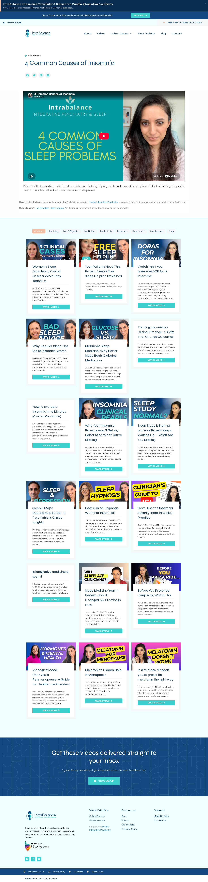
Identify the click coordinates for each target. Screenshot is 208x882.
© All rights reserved (41, 878)
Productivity (106, 231)
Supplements (156, 231)
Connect (159, 810)
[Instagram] (33, 859)
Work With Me (146, 33)
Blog (163, 33)
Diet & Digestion (71, 231)
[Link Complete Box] (51, 277)
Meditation (89, 231)
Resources (129, 810)
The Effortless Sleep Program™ (50, 208)
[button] (27, 75)
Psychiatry (122, 231)
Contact (177, 33)
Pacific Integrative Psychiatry (103, 202)
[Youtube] (39, 859)
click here (67, 8)
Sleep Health (139, 231)
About (87, 33)
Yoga (171, 231)
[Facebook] (27, 859)
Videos (101, 33)
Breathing (53, 231)
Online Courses (120, 33)
